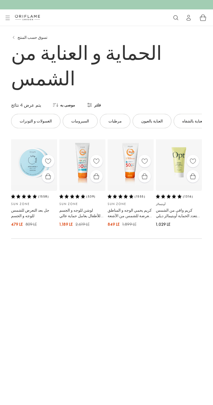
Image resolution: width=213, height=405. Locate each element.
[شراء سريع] (48, 176)
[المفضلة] (48, 161)
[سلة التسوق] (203, 18)
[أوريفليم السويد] (27, 17)
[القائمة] (7, 18)
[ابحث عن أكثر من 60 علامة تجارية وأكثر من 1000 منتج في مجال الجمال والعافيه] (176, 18)
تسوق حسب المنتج (32, 37)
